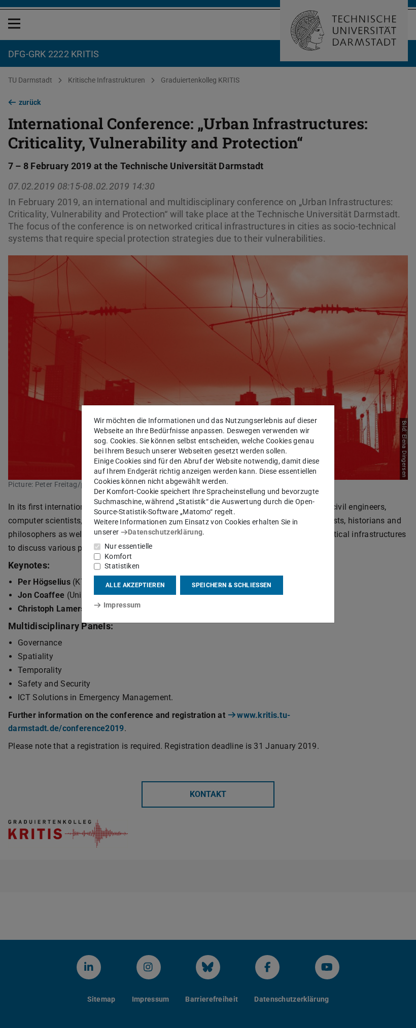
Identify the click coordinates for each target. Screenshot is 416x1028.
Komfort (118, 556)
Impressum (122, 605)
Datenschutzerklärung (165, 532)
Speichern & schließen (231, 585)
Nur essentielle (129, 546)
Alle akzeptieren (135, 585)
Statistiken (122, 566)
